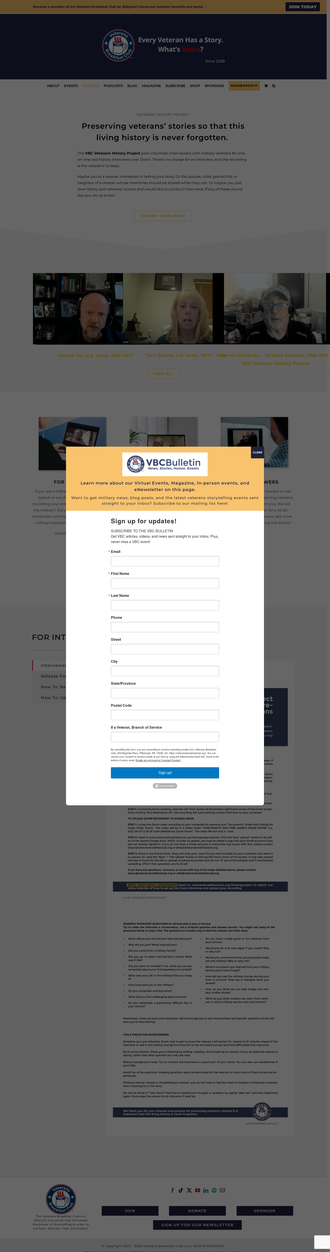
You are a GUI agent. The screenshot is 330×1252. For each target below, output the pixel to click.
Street (116, 639)
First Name (120, 573)
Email (115, 551)
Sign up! (165, 773)
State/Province (123, 683)
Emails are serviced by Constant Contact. (158, 760)
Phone (116, 617)
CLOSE (257, 452)
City (114, 661)
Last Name (120, 595)
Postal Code (121, 705)
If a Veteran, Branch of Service (136, 727)
